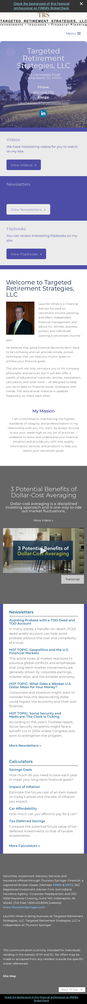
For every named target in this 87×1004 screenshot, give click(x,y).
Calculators (21, 761)
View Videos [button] (22, 165)
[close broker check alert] (81, 3)
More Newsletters (25, 745)
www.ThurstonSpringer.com (24, 907)
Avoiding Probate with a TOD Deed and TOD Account (42, 621)
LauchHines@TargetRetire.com (43, 103)
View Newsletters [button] (26, 210)
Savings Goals (20, 770)
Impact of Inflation (24, 787)
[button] (73, 33)
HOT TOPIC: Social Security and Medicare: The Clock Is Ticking (35, 715)
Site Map (9, 976)
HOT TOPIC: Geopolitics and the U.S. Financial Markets (39, 651)
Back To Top (70, 989)
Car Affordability (23, 808)
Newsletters (21, 612)
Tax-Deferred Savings (27, 821)
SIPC (68, 885)
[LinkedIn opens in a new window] (43, 113)
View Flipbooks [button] (24, 254)
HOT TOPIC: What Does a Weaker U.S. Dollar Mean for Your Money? (40, 685)
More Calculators (24, 846)
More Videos (43, 520)
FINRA (57, 885)
